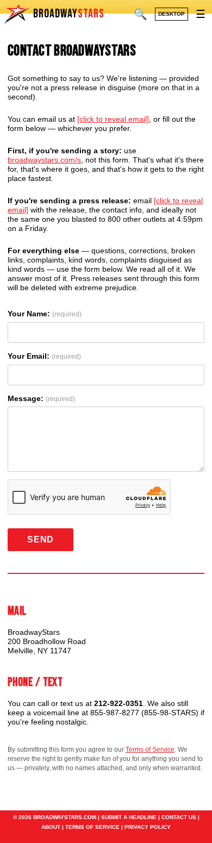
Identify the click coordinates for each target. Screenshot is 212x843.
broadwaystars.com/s (44, 159)
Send (40, 539)
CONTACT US (178, 817)
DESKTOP (171, 14)
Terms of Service (150, 749)
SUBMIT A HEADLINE (129, 817)
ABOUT (50, 827)
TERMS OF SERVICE (92, 827)
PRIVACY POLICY (147, 827)
